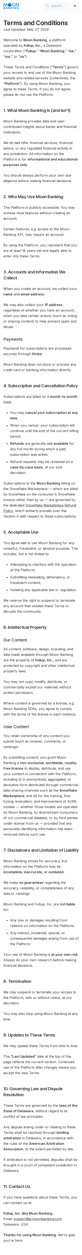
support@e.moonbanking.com (38, 1219)
